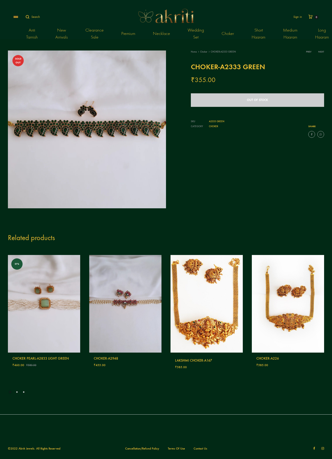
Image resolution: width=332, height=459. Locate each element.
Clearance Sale (94, 34)
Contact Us (200, 448)
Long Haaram (322, 34)
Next (321, 51)
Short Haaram (258, 34)
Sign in (297, 17)
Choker (228, 33)
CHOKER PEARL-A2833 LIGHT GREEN (40, 358)
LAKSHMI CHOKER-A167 (193, 360)
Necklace (161, 33)
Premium (128, 33)
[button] (10, 392)
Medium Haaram (290, 34)
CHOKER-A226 (267, 358)
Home (194, 51)
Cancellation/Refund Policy (142, 448)
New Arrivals (61, 34)
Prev (308, 51)
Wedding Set (196, 34)
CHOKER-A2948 (106, 358)
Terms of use (176, 448)
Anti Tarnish (32, 34)
